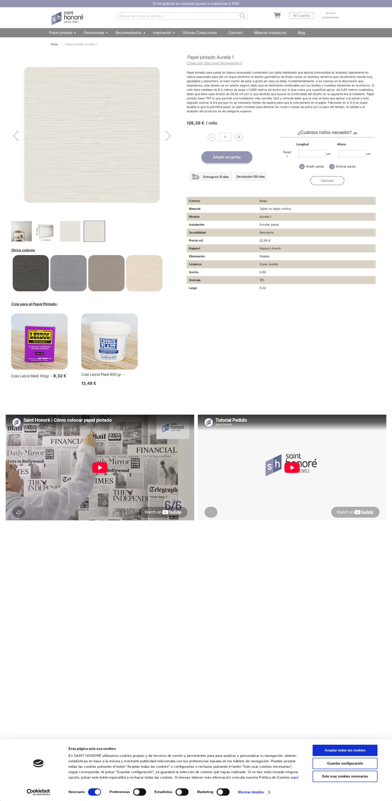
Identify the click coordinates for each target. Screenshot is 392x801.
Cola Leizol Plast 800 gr (101, 374)
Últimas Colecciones (200, 32)
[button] (16, 136)
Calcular (327, 180)
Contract (235, 32)
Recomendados (128, 32)
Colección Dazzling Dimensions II (214, 63)
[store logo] (68, 18)
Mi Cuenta (301, 15)
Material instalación (270, 32)
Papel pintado (60, 32)
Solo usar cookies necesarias (345, 776)
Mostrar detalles (251, 792)
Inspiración (162, 32)
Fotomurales (94, 32)
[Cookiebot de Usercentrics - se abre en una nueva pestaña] (38, 792)
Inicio (54, 44)
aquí (294, 777)
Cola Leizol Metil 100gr (30, 376)
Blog (301, 32)
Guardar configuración (345, 763)
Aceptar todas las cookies (345, 750)
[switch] (139, 792)
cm (328, 153)
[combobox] (182, 16)
